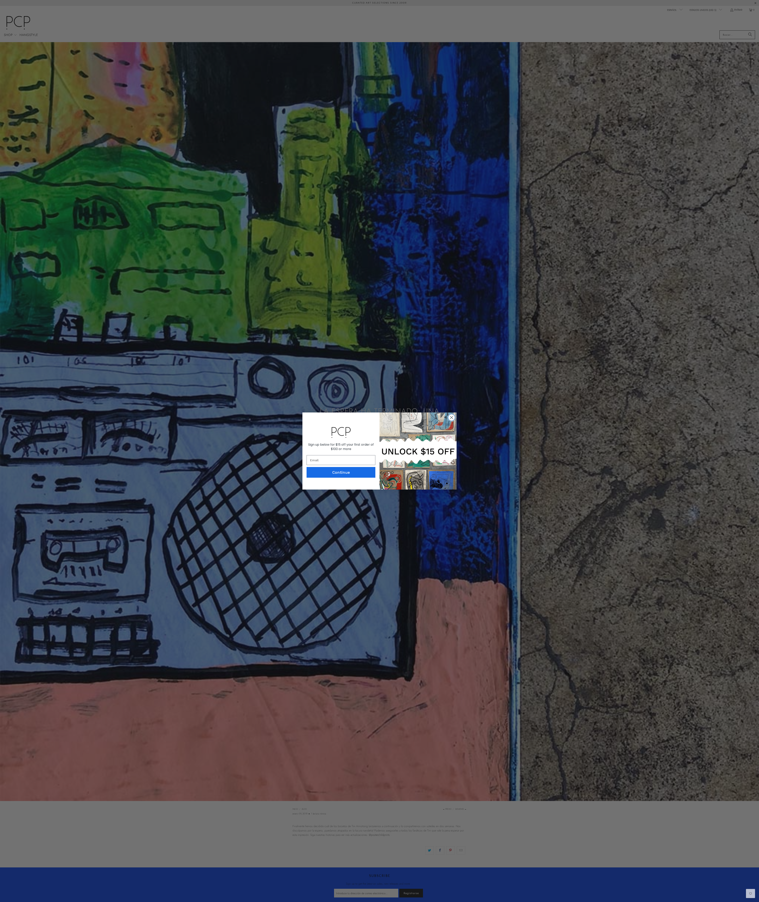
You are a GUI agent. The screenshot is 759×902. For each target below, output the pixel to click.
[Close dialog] (451, 417)
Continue (341, 472)
